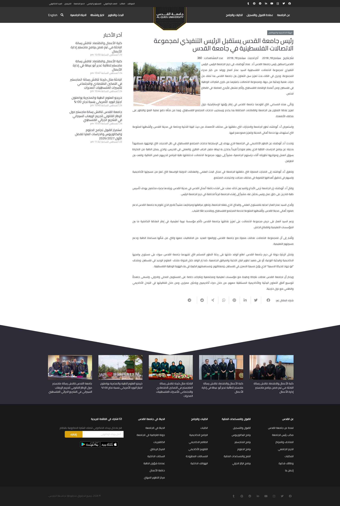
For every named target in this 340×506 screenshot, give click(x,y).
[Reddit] (260, 3)
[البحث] (62, 15)
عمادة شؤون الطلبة (154, 463)
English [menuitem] (52, 15)
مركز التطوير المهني (154, 477)
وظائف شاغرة (286, 463)
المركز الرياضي (157, 449)
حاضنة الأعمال (157, 470)
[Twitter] (283, 3)
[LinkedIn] (266, 3)
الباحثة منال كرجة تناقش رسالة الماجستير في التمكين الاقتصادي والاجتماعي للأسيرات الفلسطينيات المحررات (96, 83)
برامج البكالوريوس (241, 435)
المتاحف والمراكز (284, 442)
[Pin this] (234, 300)
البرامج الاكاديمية (198, 435)
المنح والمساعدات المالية (237, 456)
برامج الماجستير (243, 442)
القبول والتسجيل (242, 427)
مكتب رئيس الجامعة (283, 435)
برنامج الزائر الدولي (241, 463)
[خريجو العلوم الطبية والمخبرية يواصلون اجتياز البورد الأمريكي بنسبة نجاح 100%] (120, 356)
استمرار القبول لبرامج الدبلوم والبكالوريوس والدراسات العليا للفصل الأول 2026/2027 (98, 134)
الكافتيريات (159, 442)
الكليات (204, 427)
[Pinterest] (254, 3)
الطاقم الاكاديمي (198, 442)
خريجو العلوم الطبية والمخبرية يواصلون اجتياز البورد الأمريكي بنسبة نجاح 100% (97, 100)
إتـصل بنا (289, 470)
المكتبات (289, 456)
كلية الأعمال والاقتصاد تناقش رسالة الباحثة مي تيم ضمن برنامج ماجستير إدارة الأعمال (96, 47)
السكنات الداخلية (156, 456)
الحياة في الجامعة (155, 427)
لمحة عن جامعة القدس (281, 427)
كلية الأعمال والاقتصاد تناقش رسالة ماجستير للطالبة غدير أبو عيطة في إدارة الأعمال (97, 65)
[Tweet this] (255, 300)
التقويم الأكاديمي (198, 449)
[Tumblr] (248, 3)
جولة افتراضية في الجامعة (151, 435)
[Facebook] (289, 3)
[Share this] (266, 300)
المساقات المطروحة (197, 456)
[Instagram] (277, 3)
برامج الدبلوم (244, 449)
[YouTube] (272, 3)
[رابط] (170, 17)
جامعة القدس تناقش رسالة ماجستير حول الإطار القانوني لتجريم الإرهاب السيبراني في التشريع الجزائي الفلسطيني (95, 116)
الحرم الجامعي (286, 449)
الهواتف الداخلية (199, 463)
